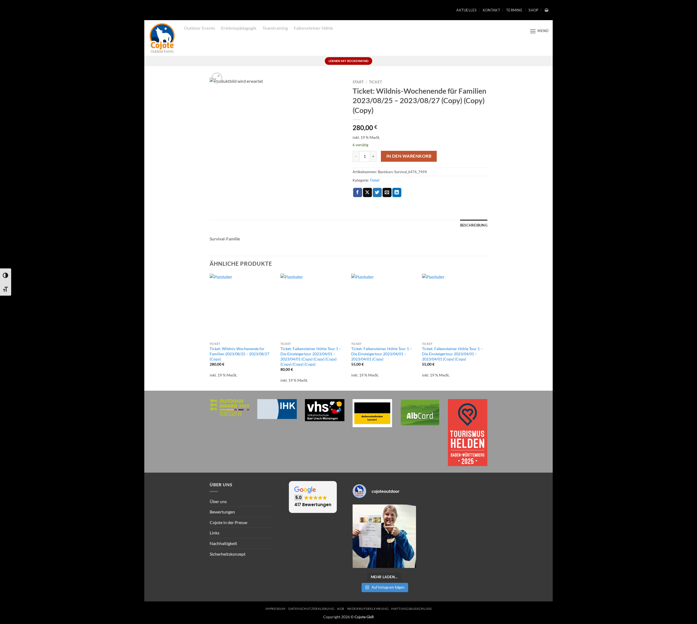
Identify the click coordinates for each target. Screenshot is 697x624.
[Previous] (210, 331)
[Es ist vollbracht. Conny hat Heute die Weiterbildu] (384, 536)
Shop (533, 10)
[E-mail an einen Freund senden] (387, 192)
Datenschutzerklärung (311, 609)
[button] (547, 10)
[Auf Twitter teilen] (377, 192)
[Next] (487, 331)
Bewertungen (222, 511)
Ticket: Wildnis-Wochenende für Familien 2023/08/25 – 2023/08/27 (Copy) (239, 353)
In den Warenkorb (408, 156)
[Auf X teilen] (367, 192)
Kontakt (491, 10)
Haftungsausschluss (411, 609)
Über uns (218, 501)
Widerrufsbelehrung (368, 609)
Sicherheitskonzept (228, 553)
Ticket (375, 82)
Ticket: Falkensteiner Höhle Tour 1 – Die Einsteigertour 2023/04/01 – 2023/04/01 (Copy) (381, 353)
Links (214, 532)
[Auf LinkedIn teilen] (396, 192)
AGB (340, 609)
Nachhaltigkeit (223, 543)
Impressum (275, 609)
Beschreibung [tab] (473, 225)
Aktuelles (466, 10)
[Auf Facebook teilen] (357, 192)
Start (358, 82)
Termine (514, 10)
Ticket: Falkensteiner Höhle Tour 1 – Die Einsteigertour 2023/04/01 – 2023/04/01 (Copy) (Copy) (452, 353)
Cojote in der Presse (228, 522)
